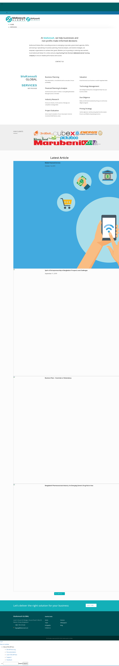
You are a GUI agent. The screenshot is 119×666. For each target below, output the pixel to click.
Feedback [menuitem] (9, 660)
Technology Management (89, 86)
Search (20, 663)
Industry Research (52, 99)
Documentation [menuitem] (11, 652)
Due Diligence (85, 97)
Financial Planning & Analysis (56, 88)
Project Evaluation (52, 110)
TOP (1, 642)
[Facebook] (3, 4)
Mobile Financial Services (52, 163)
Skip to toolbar (4, 644)
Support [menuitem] (8, 657)
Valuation (83, 77)
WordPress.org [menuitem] (11, 649)
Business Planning (52, 77)
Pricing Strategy (86, 108)
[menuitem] (61, 647)
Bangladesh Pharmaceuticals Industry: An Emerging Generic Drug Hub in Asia (69, 485)
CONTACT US (59, 61)
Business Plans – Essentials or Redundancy (58, 378)
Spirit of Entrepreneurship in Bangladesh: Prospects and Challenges (66, 270)
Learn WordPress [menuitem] (11, 655)
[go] (22, 19)
